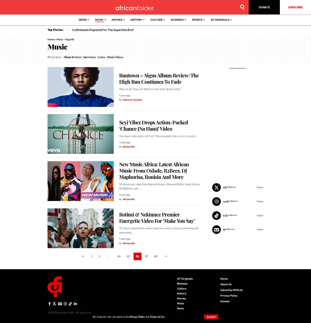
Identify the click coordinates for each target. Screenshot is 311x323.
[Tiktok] (237, 215)
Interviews (89, 57)
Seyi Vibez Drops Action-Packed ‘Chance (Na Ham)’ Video (153, 125)
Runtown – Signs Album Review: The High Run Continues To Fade (159, 78)
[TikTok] (70, 304)
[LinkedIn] (75, 304)
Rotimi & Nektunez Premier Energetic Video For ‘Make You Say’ (157, 217)
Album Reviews (72, 57)
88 (155, 256)
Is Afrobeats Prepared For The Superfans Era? (103, 30)
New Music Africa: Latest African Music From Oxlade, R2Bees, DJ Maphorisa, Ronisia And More (154, 170)
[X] (237, 187)
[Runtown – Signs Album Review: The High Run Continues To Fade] (81, 87)
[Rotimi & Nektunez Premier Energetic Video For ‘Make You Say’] (81, 228)
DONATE (264, 7)
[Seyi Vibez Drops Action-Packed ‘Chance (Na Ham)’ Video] (81, 134)
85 (128, 256)
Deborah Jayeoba (132, 99)
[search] (242, 7)
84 (119, 256)
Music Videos (115, 57)
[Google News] (237, 229)
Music (60, 39)
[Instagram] (237, 201)
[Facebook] (50, 304)
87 (146, 256)
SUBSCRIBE (295, 7)
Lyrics (101, 57)
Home (51, 39)
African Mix (129, 146)
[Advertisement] (155, 318)
